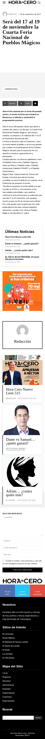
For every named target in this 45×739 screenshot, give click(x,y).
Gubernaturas (11, 89)
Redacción (13, 14)
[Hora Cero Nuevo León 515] (22, 370)
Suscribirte (37, 585)
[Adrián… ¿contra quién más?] (22, 472)
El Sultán (10, 500)
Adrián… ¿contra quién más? (19, 250)
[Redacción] (5, 14)
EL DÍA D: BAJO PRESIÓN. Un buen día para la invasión (22, 258)
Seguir (22, 585)
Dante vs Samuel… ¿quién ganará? (22, 244)
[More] (35, 103)
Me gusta (7, 585)
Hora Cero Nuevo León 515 (18, 237)
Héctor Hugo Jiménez (16, 449)
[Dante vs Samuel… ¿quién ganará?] (22, 420)
